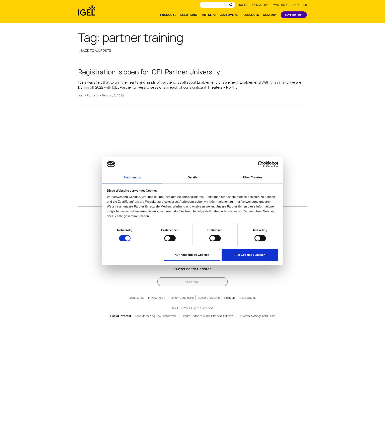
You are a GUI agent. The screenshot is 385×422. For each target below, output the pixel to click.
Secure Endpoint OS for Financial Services (207, 316)
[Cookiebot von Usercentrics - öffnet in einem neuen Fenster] (260, 164)
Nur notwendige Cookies (191, 254)
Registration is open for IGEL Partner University (149, 71)
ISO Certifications (209, 298)
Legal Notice (136, 298)
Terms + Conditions (181, 298)
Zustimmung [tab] (132, 177)
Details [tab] (193, 177)
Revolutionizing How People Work (155, 316)
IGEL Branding (247, 298)
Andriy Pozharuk (88, 95)
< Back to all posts (94, 50)
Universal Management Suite (257, 316)
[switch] (170, 238)
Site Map (229, 298)
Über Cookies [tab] (252, 177)
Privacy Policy (156, 298)
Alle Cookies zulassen (249, 254)
